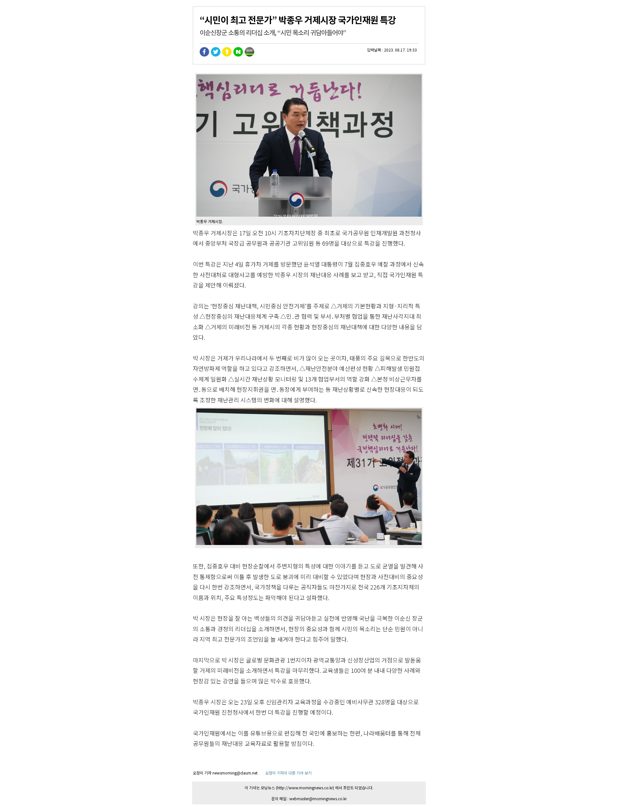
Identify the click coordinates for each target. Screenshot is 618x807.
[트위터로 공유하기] (215, 55)
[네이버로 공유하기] (238, 55)
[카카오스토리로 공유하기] (227, 55)
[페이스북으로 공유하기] (204, 55)
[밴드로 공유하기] (249, 55)
